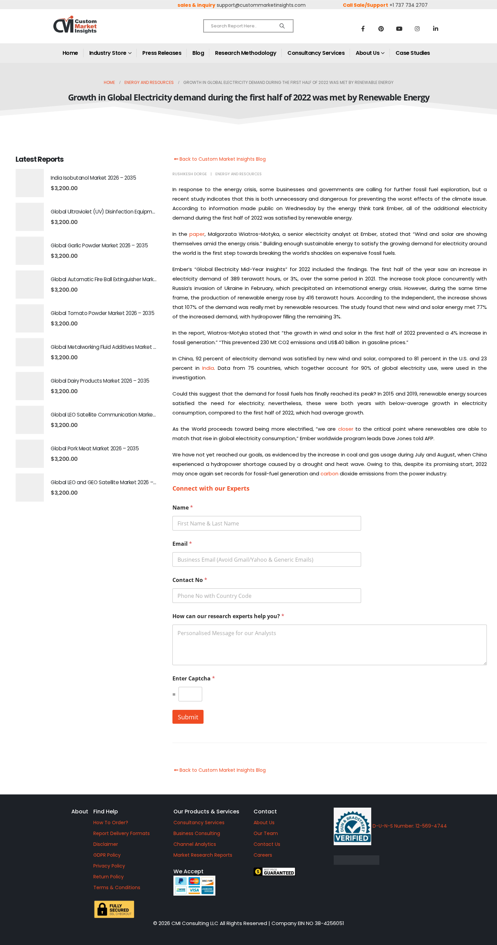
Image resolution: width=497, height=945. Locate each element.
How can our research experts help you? (228, 616)
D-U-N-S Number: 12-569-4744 (409, 826)
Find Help (105, 811)
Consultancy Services (316, 53)
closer (345, 428)
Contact (265, 811)
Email (182, 544)
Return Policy (108, 876)
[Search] (282, 26)
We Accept (188, 871)
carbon (329, 473)
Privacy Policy (109, 865)
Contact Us (267, 844)
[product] (30, 183)
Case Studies (413, 53)
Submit (188, 717)
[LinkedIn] (436, 28)
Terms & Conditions (116, 887)
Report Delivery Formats (121, 833)
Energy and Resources (238, 174)
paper (197, 234)
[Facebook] (363, 28)
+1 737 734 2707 (408, 5)
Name (182, 507)
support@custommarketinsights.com (261, 5)
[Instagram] (417, 28)
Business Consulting (196, 833)
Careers (263, 855)
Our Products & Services (206, 811)
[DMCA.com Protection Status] (409, 860)
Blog (198, 53)
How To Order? (110, 822)
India (208, 368)
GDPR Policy (107, 855)
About (79, 811)
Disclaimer (105, 844)
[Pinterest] (381, 28)
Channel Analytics (194, 844)
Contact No (189, 580)
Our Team (266, 833)
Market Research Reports (202, 855)
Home (70, 53)
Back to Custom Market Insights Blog (222, 159)
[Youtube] (399, 28)
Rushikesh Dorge (189, 174)
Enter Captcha (193, 678)
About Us (367, 53)
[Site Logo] (89, 30)
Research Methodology (245, 53)
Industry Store (107, 53)
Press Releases (161, 53)
